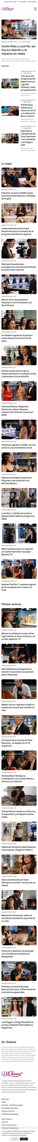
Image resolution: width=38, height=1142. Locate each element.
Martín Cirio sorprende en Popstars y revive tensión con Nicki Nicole (16, 302)
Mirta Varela (28, 73)
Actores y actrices (7, 1111)
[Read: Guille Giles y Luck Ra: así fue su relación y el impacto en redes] (19, 29)
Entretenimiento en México (10, 82)
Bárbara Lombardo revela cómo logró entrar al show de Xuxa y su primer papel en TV (18, 636)
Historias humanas (11, 611)
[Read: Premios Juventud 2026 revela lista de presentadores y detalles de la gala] (19, 177)
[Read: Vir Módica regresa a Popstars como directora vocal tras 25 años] (19, 320)
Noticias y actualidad (8, 109)
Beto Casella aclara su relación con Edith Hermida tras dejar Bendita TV (17, 551)
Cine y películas (22, 1)
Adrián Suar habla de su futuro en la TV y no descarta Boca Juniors (28, 110)
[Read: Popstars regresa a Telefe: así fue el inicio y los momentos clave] (19, 429)
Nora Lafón (27, 102)
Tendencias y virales (11, 423)
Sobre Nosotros (32, 1)
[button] (35, 9)
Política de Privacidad (8, 1125)
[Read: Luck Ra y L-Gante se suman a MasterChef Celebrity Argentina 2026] (19, 498)
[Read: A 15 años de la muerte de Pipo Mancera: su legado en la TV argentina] (19, 725)
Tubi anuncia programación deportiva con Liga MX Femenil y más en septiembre (28, 83)
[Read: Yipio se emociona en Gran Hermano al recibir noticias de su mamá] (19, 864)
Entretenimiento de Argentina (14, 23)
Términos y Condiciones (9, 1128)
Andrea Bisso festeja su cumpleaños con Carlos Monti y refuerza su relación (17, 778)
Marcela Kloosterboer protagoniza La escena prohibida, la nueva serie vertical (18, 267)
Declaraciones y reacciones (14, 207)
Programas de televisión (9, 1114)
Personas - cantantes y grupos (12, 1105)
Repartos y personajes (10, 1)
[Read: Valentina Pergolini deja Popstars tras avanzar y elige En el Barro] (19, 831)
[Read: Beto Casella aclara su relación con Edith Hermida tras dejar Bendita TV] (19, 533)
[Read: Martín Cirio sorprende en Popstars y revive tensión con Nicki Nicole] (19, 284)
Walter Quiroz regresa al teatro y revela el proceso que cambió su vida (18, 707)
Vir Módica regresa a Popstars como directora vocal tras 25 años (16, 338)
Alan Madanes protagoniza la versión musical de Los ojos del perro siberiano (17, 672)
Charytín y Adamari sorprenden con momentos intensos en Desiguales (17, 954)
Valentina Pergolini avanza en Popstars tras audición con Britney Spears (16, 480)
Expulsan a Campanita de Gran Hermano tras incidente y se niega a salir (28, 137)
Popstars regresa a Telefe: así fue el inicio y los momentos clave (18, 446)
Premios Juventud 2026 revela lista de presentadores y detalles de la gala (18, 195)
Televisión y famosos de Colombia (8, 137)
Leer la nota (5, 66)
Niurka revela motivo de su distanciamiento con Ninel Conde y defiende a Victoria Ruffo (18, 373)
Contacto (4, 1122)
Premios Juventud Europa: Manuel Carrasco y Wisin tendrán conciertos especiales (18, 989)
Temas (3, 1102)
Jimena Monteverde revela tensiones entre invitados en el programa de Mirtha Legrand (17, 231)
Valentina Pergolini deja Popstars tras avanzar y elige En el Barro (18, 848)
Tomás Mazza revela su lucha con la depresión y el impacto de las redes (18, 814)
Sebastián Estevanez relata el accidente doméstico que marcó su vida (18, 918)
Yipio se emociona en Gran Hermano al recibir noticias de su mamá (18, 882)
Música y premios (10, 965)
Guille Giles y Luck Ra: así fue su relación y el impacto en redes (18, 49)
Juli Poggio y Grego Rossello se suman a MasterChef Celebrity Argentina (17, 1025)
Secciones (5, 1099)
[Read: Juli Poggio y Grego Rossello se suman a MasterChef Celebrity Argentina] (19, 1006)
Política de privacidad (19, 1135)
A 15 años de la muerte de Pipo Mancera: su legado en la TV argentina (16, 743)
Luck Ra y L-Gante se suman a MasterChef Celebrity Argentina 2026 (18, 516)
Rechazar (14, 1139)
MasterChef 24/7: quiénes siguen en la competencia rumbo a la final (18, 587)
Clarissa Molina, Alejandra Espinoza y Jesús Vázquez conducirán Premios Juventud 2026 (17, 410)
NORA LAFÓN (26, 42)
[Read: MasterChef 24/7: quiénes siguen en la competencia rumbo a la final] (19, 569)
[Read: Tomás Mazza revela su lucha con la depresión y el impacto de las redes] (19, 796)
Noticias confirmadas (12, 491)
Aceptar (24, 1139)
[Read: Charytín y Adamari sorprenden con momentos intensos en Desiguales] (19, 935)
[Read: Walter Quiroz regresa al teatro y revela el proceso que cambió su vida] (19, 689)
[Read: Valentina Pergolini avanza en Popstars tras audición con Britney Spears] (19, 462)
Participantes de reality (9, 1108)
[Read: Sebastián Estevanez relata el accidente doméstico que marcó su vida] (19, 900)
